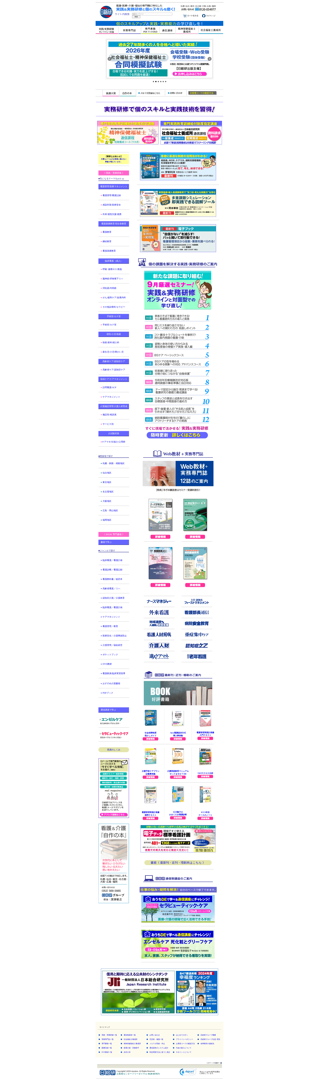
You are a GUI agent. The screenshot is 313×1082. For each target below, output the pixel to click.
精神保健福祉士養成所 (132, 1044)
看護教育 (107, 232)
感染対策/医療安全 (112, 205)
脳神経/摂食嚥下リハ (113, 278)
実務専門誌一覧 (108, 1039)
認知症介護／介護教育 (114, 598)
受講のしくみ (113, 749)
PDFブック (108, 693)
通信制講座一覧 (130, 1035)
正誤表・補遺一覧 (156, 1039)
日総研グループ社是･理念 (210, 1039)
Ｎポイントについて (183, 1052)
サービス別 (108, 424)
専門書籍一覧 (107, 1044)
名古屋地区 (108, 491)
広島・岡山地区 (110, 510)
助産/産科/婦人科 (111, 342)
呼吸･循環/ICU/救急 (112, 269)
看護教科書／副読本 (112, 579)
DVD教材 (107, 664)
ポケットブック (110, 654)
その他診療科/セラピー (114, 307)
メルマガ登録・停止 (157, 1044)
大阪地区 (107, 501)
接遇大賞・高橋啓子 (131, 1048)
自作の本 (127, 1052)
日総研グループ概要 (208, 1035)
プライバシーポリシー (184, 1039)
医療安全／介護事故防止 (115, 635)
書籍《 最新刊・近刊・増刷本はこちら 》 (178, 862)
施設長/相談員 (109, 414)
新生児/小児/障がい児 (113, 352)
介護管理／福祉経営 (112, 645)
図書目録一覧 (107, 1048)
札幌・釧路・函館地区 (114, 463)
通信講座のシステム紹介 (159, 1048)
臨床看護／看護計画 (112, 560)
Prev (110, 59)
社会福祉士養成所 (130, 1039)
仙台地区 (107, 473)
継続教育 (107, 241)
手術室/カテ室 (109, 324)
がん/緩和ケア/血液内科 (114, 297)
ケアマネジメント (111, 397)
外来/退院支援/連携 (112, 214)
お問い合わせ (155, 1035)
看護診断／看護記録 (112, 569)
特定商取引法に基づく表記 (160, 1052)
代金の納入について (183, 1048)
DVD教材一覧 (107, 1052)
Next (210, 59)
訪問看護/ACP (109, 387)
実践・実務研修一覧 (109, 1035)
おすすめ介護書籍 (111, 683)
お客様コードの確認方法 (185, 1044)
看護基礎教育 (109, 251)
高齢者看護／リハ (111, 588)
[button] (188, 1072)
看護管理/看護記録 (112, 195)
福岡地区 (107, 520)
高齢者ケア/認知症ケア (114, 369)
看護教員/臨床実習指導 (114, 673)
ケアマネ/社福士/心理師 (113, 442)
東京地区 (107, 482)
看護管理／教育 (110, 626)
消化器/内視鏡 (109, 288)
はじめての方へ (182, 1035)
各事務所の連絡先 (207, 1044)
